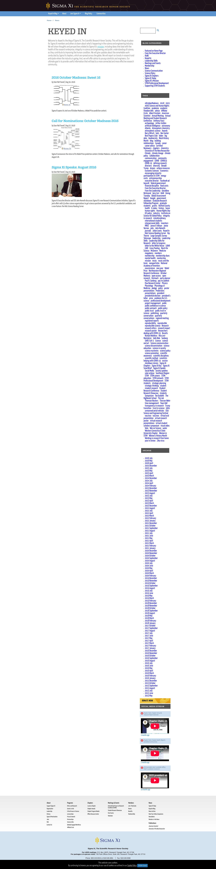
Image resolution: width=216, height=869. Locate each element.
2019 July (148, 591)
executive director (152, 181)
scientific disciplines (161, 356)
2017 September (151, 628)
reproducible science (152, 326)
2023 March (149, 503)
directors (148, 166)
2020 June (149, 566)
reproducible (162, 323)
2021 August (150, 531)
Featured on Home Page (153, 51)
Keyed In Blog (52, 14)
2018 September (151, 611)
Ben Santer (165, 133)
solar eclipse (149, 373)
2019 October (150, 583)
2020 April (149, 571)
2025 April (149, 473)
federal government (158, 183)
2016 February (150, 676)
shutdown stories (151, 363)
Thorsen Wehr (165, 401)
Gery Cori (155, 193)
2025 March (149, 476)
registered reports (152, 321)
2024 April (149, 483)
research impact (164, 328)
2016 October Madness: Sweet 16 (76, 77)
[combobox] (146, 31)
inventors (164, 223)
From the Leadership (152, 191)
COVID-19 (148, 163)
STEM (147, 376)
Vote (146, 428)
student (163, 386)
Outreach (155, 278)
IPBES (147, 226)
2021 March (149, 543)
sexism (165, 361)
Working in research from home (157, 438)
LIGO (146, 248)
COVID (157, 161)
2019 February (150, 601)
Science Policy (150, 73)
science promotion (152, 353)
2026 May (148, 461)
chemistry (165, 148)
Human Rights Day (163, 211)
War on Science (155, 428)
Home (49, 20)
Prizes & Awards (71, 817)
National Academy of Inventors (155, 264)
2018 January (150, 623)
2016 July (148, 663)
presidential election (152, 296)
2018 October (150, 608)
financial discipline (152, 186)
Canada (157, 143)
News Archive (152, 811)
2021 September (151, 528)
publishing (155, 313)
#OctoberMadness (152, 103)
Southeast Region (162, 373)
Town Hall (163, 403)
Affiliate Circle (70, 827)
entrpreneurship (155, 178)
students (163, 393)
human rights (150, 211)
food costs (164, 186)
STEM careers (155, 376)
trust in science (158, 408)
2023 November (151, 491)
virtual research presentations (153, 422)
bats (157, 133)
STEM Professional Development (157, 83)
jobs (152, 228)
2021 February (150, 546)
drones (152, 168)
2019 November (151, 581)
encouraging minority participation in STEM (152, 174)
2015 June (149, 693)
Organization (50, 809)
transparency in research (154, 406)
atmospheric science (152, 131)
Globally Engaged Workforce (74, 825)
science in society (159, 348)
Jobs (48, 819)
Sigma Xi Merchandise (52, 817)
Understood (142, 866)
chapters (156, 148)
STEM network (158, 378)
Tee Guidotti (159, 396)
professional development (160, 301)
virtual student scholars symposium (155, 424)
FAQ (47, 822)
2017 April (149, 641)
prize (151, 298)
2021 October (150, 526)
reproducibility (150, 323)
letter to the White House (154, 246)
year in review (150, 441)
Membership (149, 66)
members (158, 253)
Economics (164, 171)
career (164, 143)
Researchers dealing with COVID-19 (156, 332)
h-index (154, 208)
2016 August (150, 661)
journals (148, 231)
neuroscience (150, 268)
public (164, 303)
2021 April (149, 541)
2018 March (149, 618)
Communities (101, 14)
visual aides (165, 426)
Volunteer (110, 816)
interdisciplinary (159, 218)
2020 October (150, 556)
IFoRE (147, 56)
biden (161, 136)
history (161, 208)
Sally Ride (156, 338)
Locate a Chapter (92, 806)
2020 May (148, 568)
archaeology (149, 123)
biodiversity (153, 138)
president (160, 293)
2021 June (149, 536)
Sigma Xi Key (156, 366)
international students (153, 221)
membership (149, 256)
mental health (150, 258)
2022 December (151, 506)
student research (151, 388)
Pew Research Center (152, 283)
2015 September (151, 686)
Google (152, 198)
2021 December (151, 523)
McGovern (154, 251)
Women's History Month (158, 436)
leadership (156, 238)
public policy (162, 308)
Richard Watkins (151, 336)
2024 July (148, 481)
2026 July (148, 458)
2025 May (148, 471)
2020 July (148, 563)
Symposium (149, 396)
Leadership (49, 811)
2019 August (150, 588)
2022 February (150, 518)
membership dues (163, 256)
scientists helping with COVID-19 (155, 359)
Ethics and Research (72, 806)
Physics (165, 283)
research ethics (150, 328)
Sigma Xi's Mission (152, 81)
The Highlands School (156, 397)
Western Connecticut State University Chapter (154, 432)
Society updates (162, 371)
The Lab (161, 398)
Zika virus (160, 441)
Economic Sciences (152, 171)
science (158, 341)
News (57, 20)
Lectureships (70, 814)
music (154, 261)
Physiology (149, 286)
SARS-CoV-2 (149, 341)
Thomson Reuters (151, 401)
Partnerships (70, 819)
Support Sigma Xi (51, 806)
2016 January (150, 678)
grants (154, 206)
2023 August (150, 493)
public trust (149, 311)
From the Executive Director (155, 53)
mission (101, 46)
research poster (151, 331)
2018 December (151, 603)
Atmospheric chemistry (161, 128)
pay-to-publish (163, 281)
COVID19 (163, 161)
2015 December (151, 681)
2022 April (149, 513)
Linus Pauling (155, 248)
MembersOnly (131, 814)
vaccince (148, 416)
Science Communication (154, 71)
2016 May (148, 668)
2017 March (149, 643)
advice (157, 111)
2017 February (150, 646)
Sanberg (165, 338)
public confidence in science (155, 306)
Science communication (159, 343)
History (48, 814)
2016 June (149, 666)
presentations (150, 293)
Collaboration (155, 156)
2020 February (150, 576)
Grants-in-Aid (70, 809)
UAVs (168, 408)
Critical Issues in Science (73, 811)
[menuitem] (53, 13)
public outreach (151, 308)
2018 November (151, 606)
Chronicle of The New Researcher (157, 151)
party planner (165, 278)
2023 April (149, 501)
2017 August (150, 631)
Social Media (149, 371)
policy (160, 288)
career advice (150, 146)
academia (155, 108)
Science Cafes (70, 822)
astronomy (166, 126)
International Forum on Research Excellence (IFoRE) (116, 807)
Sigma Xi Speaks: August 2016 (74, 167)
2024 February (150, 486)
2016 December (151, 651)
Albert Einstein (154, 113)
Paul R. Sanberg (150, 281)
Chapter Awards (91, 809)
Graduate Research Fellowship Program (155, 202)
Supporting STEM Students (155, 86)
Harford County (164, 206)
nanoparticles (154, 263)
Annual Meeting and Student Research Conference (157, 118)
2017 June (149, 636)
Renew (130, 809)
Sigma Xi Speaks (159, 368)
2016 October (150, 656)
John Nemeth (160, 228)
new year (159, 268)
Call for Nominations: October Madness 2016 (85, 121)
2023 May (148, 498)
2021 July (148, 533)
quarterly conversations (153, 317)
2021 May (148, 538)
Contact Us (49, 825)
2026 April (149, 463)
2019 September (151, 586)
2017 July (148, 633)
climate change (157, 153)
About (64, 14)
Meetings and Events (153, 63)
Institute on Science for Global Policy (157, 214)
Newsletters (152, 817)
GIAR (162, 193)
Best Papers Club (151, 136)
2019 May (148, 596)
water (165, 428)
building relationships (152, 142)
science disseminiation (153, 346)
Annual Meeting (158, 116)
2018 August (150, 613)
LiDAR (168, 246)
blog (151, 141)
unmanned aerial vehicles (154, 411)
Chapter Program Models (93, 811)
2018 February (150, 621)
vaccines (156, 416)
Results (165, 333)
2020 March (149, 573)
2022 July (148, 511)
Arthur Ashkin (161, 123)
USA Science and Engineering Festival (156, 412)
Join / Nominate (132, 806)
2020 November (151, 553)
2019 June (149, 593)
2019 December (151, 578)
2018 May (148, 616)
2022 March (149, 516)
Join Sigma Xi (74, 14)
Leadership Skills (151, 61)
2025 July (148, 468)
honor (168, 208)
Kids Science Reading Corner (155, 233)
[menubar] (77, 13)
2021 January (150, 548)
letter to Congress (158, 243)
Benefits (130, 811)
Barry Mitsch (149, 133)
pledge (154, 288)
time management (152, 403)
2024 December (151, 478)
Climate (147, 153)
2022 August (150, 508)
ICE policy (148, 213)
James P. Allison (156, 226)
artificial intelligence (152, 126)
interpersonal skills (152, 223)
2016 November (151, 653)
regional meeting (162, 318)
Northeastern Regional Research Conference (155, 272)
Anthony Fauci (158, 121)
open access (156, 276)
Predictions (160, 291)
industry (156, 213)
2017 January (150, 648)
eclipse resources (163, 168)
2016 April (149, 671)
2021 (168, 103)
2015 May (148, 696)
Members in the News (154, 819)
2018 (162, 103)
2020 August (150, 561)
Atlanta (147, 128)
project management (153, 303)
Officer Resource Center (93, 814)
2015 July (148, 691)
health (147, 208)
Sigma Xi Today (150, 78)
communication (151, 158)
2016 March (149, 673)
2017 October (150, 626)
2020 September (151, 558)
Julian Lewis (157, 231)
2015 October (150, 683)
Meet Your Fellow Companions (156, 814)
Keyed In (148, 58)
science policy (165, 351)
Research (165, 326)
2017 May (148, 638)
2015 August (150, 688)
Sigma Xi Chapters (151, 76)
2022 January (150, 521)
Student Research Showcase (155, 392)
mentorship (161, 258)
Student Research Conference (155, 389)
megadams (149, 253)
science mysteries (151, 351)
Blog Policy (88, 14)
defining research (160, 163)
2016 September (151, 658)
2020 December (151, 551)
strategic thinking (152, 386)
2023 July (148, 496)
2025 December (151, 466)
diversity (156, 166)
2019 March (149, 598)
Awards (165, 131)
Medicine (162, 251)
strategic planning (159, 383)
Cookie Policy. (132, 866)
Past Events (111, 813)
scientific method (151, 358)
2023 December (151, 488)
